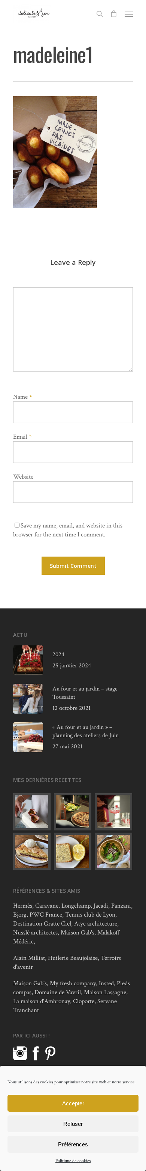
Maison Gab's (77, 933)
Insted (106, 983)
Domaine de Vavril (57, 992)
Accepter (73, 1103)
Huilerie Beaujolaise (73, 958)
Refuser (73, 1124)
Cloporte (83, 1001)
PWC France (46, 915)
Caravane (46, 906)
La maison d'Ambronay (41, 1001)
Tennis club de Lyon (90, 915)
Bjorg (20, 915)
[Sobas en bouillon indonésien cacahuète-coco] (114, 851)
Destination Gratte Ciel (42, 924)
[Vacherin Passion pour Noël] (32, 811)
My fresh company (73, 983)
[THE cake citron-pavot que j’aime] (73, 851)
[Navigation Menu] (129, 14)
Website (23, 477)
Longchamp (76, 906)
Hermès (22, 906)
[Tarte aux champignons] (73, 811)
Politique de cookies (73, 1161)
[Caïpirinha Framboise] (114, 811)
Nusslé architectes (35, 933)
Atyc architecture (95, 924)
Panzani (121, 906)
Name (22, 397)
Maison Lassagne (105, 992)
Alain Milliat (29, 958)
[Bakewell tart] (32, 851)
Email (22, 437)
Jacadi (101, 906)
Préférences (73, 1144)
